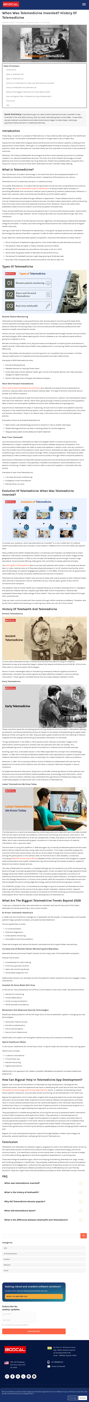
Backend (7, 1265)
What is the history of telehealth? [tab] (21, 1192)
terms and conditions (21, 1325)
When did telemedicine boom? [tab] (20, 1210)
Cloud (6, 1270)
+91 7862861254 (57, 1362)
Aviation (7, 1259)
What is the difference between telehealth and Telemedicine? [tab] (36, 1220)
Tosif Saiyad (46, 22)
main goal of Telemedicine (17, 565)
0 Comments (20, 22)
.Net (5, 1248)
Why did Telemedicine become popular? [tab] (24, 1201)
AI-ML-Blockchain (10, 1254)
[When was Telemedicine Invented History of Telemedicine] (44, 43)
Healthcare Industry (33, 22)
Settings (72, 1398)
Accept (83, 1398)
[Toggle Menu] (84, 4)
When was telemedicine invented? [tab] (22, 1183)
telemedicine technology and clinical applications (25, 1090)
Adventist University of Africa (24, 858)
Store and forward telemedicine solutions (21, 388)
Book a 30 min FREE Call (17, 1296)
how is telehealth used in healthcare (32, 188)
